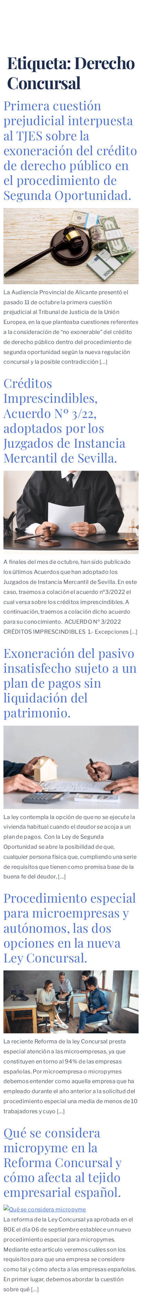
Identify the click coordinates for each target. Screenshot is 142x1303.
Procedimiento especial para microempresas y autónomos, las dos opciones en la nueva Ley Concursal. (69, 927)
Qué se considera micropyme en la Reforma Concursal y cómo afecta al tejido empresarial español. (62, 1162)
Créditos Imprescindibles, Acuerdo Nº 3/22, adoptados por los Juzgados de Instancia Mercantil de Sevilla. (64, 420)
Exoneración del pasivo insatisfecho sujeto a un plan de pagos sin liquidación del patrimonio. (69, 682)
